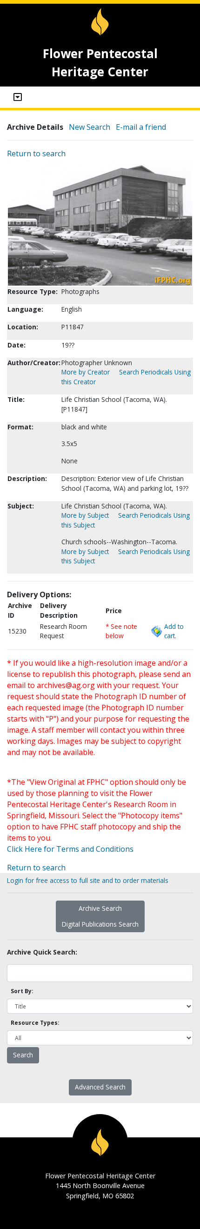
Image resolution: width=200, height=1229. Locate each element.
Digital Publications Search (100, 924)
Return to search (36, 153)
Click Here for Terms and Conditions (70, 849)
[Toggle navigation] (17, 97)
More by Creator (85, 371)
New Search (89, 127)
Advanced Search (100, 1086)
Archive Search (100, 908)
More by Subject (85, 515)
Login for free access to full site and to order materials (87, 880)
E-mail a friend (141, 127)
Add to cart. (174, 631)
